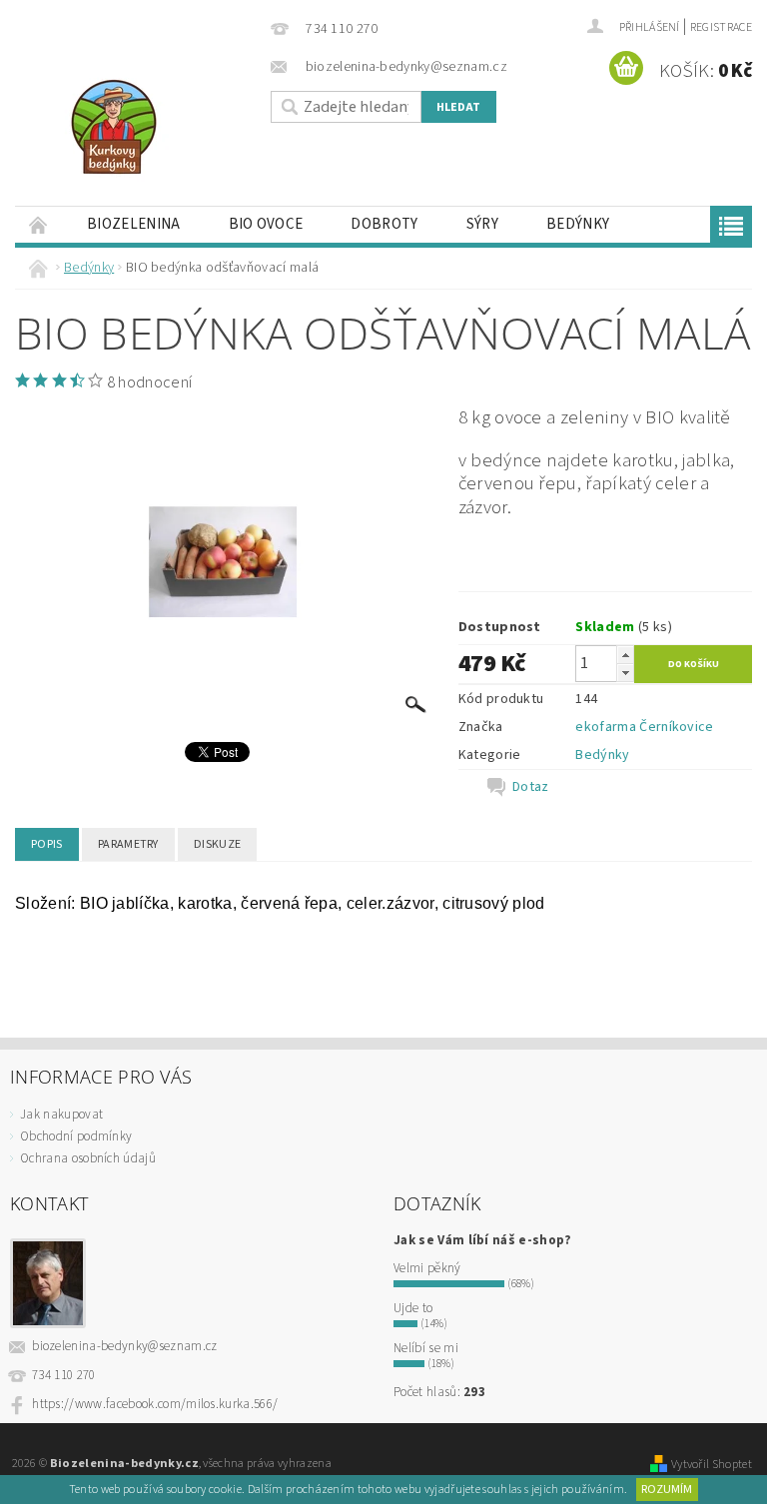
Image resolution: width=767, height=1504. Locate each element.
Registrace (721, 27)
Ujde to (412, 1308)
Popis (47, 844)
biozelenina (134, 224)
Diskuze (217, 844)
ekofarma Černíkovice (644, 727)
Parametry (128, 844)
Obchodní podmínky (76, 1136)
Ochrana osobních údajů (88, 1158)
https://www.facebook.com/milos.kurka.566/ (155, 1404)
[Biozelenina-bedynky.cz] (138, 127)
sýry (482, 224)
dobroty (384, 224)
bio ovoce (266, 224)
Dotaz (530, 787)
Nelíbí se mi (425, 1348)
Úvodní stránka (39, 224)
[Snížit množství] (625, 672)
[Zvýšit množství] (625, 654)
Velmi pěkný (427, 1268)
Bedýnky (577, 224)
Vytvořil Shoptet (711, 1464)
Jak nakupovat (61, 1115)
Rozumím (666, 1489)
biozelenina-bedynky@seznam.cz (124, 1346)
